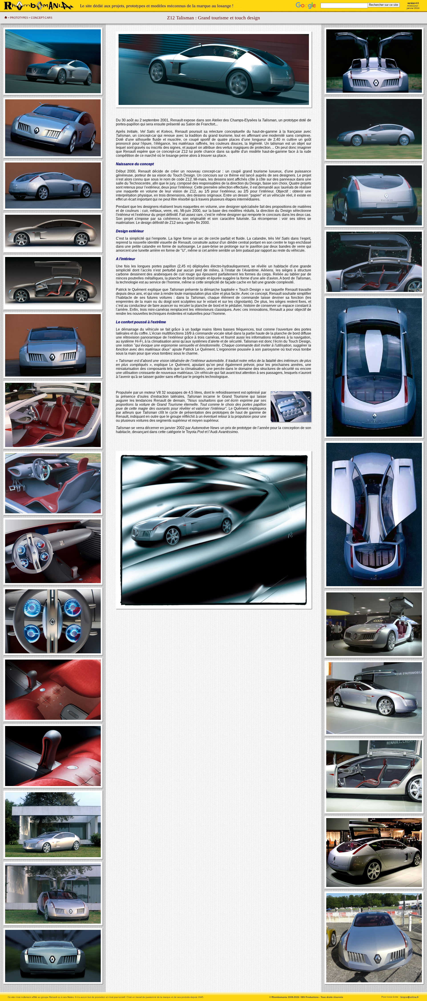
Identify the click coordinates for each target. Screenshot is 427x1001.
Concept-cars (41, 17)
